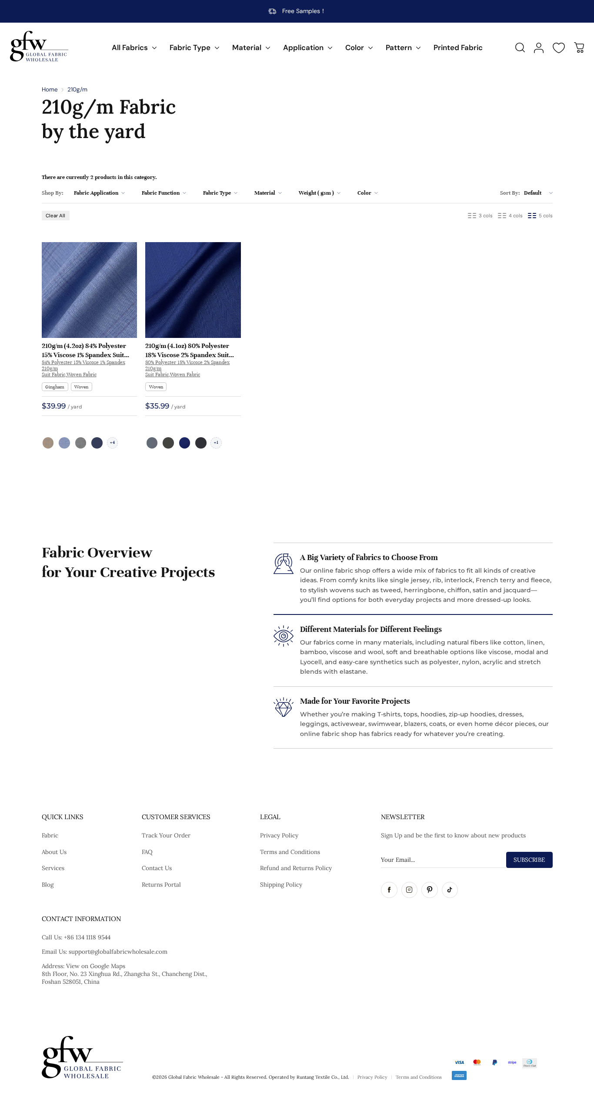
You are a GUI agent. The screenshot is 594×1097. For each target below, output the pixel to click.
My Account (539, 48)
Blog (47, 884)
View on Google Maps (95, 966)
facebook (389, 890)
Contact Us (157, 868)
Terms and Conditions (290, 852)
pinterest (429, 890)
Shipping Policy (281, 884)
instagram (409, 890)
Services (53, 868)
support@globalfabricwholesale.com (118, 951)
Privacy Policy (279, 835)
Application (303, 47)
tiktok (450, 890)
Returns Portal (161, 884)
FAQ (147, 852)
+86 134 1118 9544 (87, 937)
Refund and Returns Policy (296, 868)
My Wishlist (559, 48)
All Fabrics (130, 47)
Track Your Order (166, 835)
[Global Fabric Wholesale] (39, 46)
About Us (54, 852)
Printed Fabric (458, 47)
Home (50, 89)
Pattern (399, 47)
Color (354, 47)
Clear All (55, 216)
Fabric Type (190, 47)
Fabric (50, 835)
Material (246, 47)
